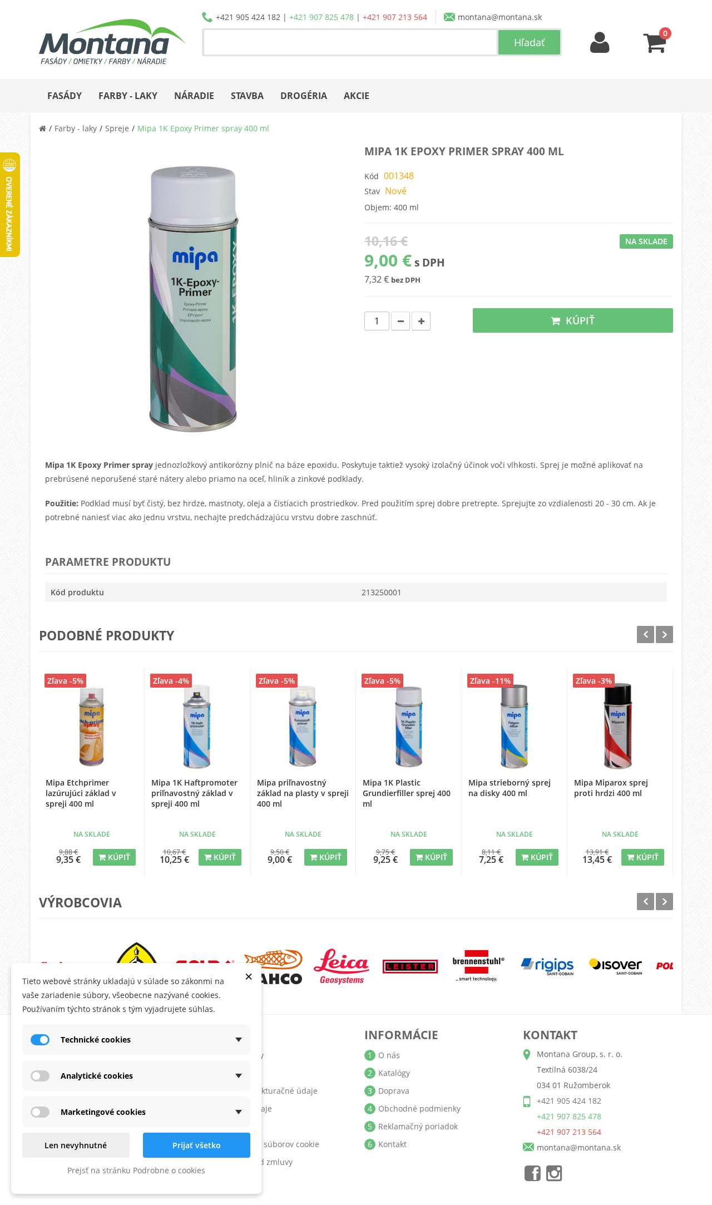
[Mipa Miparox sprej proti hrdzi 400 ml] (620, 726)
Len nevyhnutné (75, 1145)
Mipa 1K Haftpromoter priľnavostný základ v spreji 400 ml (194, 793)
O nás (389, 1055)
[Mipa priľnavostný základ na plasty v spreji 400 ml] (303, 726)
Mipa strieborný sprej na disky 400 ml (509, 787)
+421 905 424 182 (248, 17)
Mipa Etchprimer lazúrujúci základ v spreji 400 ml (81, 793)
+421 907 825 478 (321, 17)
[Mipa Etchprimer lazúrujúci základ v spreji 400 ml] (91, 726)
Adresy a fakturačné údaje (269, 1090)
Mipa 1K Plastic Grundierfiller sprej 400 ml (407, 793)
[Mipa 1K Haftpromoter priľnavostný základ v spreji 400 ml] (197, 726)
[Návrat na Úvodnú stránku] (42, 128)
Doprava (393, 1090)
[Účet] (600, 43)
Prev (645, 634)
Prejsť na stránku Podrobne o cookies (136, 1170)
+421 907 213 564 (395, 17)
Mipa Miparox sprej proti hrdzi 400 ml (611, 787)
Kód (371, 176)
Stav (372, 191)
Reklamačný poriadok (418, 1126)
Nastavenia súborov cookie (269, 1144)
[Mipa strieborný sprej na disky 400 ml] (514, 726)
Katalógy (394, 1073)
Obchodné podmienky (419, 1108)
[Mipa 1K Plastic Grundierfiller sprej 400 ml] (408, 726)
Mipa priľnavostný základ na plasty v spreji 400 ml (303, 793)
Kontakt (392, 1144)
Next (664, 634)
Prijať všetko (196, 1145)
